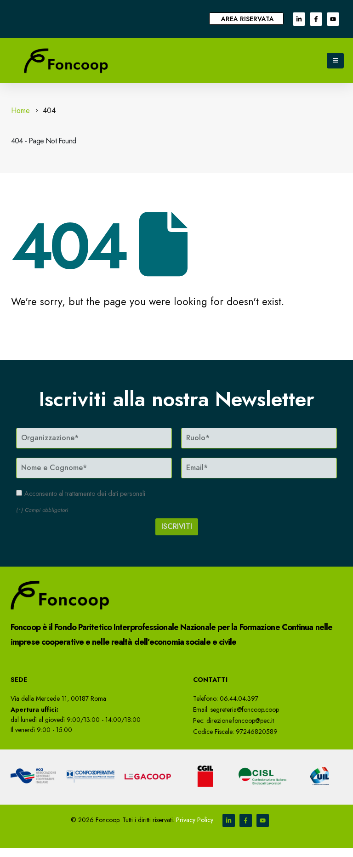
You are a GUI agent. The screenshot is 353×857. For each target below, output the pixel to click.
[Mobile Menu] (335, 60)
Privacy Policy (194, 819)
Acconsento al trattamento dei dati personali (84, 493)
